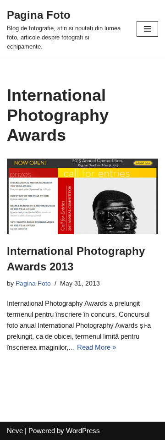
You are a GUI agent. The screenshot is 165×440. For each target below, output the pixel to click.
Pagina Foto (33, 283)
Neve (15, 430)
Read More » (96, 347)
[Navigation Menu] (147, 29)
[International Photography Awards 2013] (82, 196)
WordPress (83, 430)
